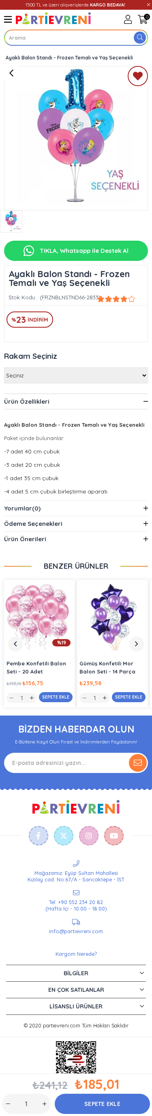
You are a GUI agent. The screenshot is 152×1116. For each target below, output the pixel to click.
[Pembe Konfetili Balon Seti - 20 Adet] (39, 615)
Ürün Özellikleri (26, 401)
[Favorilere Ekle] (138, 77)
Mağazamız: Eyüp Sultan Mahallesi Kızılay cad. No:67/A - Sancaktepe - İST (76, 876)
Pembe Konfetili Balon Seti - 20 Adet (36, 667)
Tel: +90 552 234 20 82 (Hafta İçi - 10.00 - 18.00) (76, 905)
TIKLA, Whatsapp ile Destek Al (83, 250)
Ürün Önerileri (25, 539)
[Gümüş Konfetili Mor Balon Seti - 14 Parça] (112, 615)
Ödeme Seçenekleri (33, 523)
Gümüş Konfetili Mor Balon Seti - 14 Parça (107, 667)
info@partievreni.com (76, 931)
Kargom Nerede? (76, 954)
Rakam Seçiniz (30, 356)
